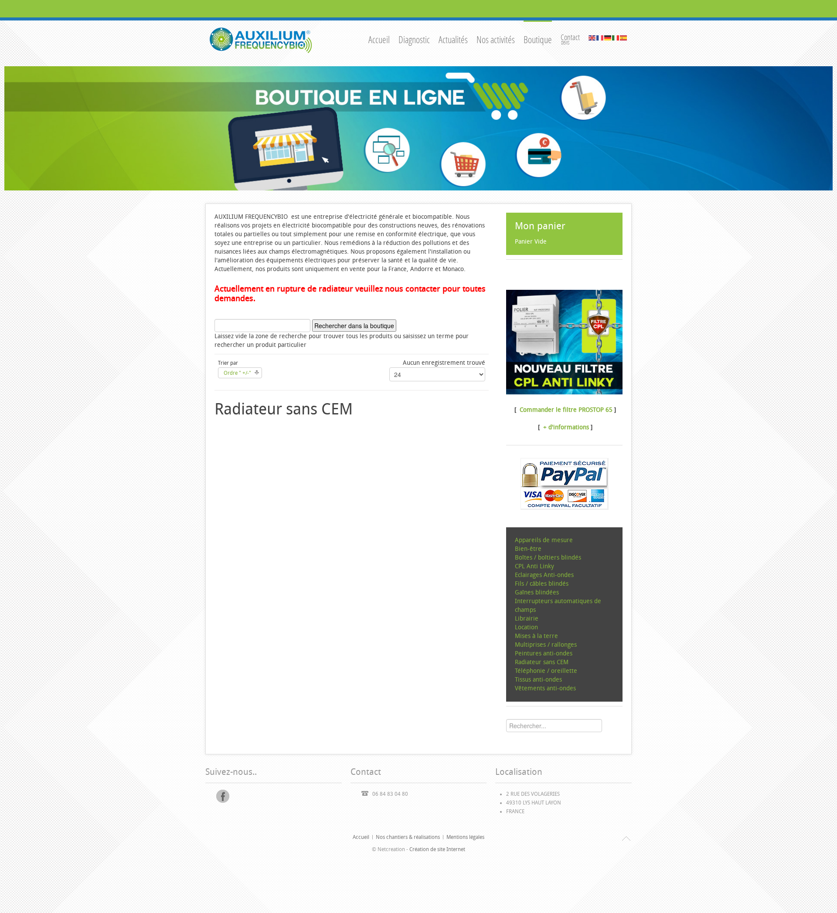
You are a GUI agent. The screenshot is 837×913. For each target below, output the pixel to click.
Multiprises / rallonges (546, 644)
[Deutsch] (608, 37)
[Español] (624, 37)
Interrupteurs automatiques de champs (558, 605)
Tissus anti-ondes (538, 679)
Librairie (526, 618)
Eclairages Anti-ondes (544, 575)
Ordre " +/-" (237, 373)
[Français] (600, 37)
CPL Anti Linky (534, 566)
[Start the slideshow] (806, 128)
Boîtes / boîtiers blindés (548, 557)
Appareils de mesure (544, 540)
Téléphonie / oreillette (546, 671)
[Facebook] (222, 796)
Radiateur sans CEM (541, 662)
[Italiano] (616, 37)
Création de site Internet (437, 849)
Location (526, 627)
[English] (592, 37)
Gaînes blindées (537, 592)
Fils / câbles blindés (541, 583)
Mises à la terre (536, 636)
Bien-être (528, 549)
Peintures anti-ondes (543, 653)
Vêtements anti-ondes (545, 688)
